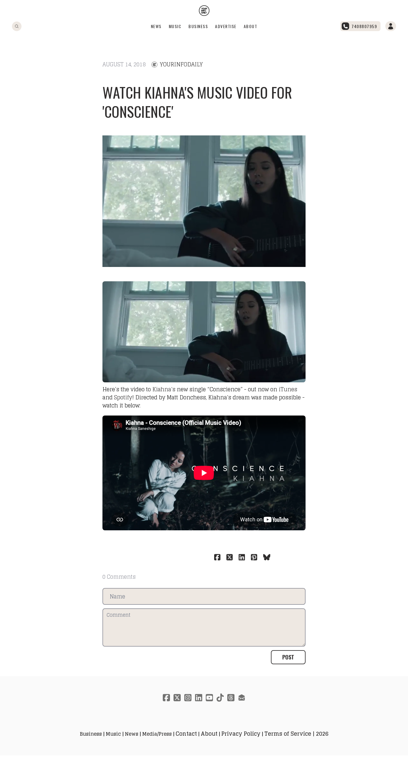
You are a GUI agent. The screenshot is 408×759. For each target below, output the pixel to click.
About (250, 26)
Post (288, 657)
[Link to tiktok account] (220, 698)
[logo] (204, 10)
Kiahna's (163, 389)
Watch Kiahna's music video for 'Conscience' (197, 102)
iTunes (288, 389)
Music (175, 26)
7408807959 (364, 26)
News (156, 26)
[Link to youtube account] (209, 698)
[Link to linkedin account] (198, 698)
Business (198, 26)
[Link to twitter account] (177, 698)
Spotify (123, 397)
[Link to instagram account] (187, 698)
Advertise (226, 26)
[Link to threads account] (230, 698)
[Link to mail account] (241, 698)
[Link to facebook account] (166, 698)
